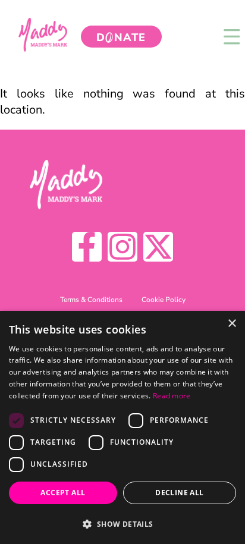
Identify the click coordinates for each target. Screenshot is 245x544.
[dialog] (122, 427)
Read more (172, 396)
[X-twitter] (158, 247)
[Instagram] (122, 247)
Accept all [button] (62, 493)
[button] (122, 523)
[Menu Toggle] (232, 37)
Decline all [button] (179, 493)
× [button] (231, 323)
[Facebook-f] (87, 247)
